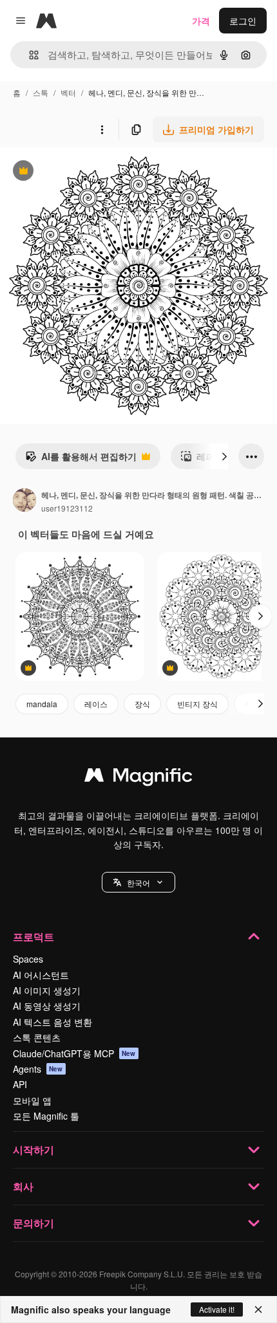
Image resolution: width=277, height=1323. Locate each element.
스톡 (40, 92)
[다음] (224, 456)
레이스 (96, 703)
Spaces (28, 958)
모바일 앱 (32, 1100)
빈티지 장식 (197, 703)
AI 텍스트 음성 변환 (52, 1021)
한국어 (138, 882)
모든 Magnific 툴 (46, 1115)
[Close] (258, 1309)
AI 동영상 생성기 (47, 1005)
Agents (38, 1068)
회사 (23, 1186)
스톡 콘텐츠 (37, 1037)
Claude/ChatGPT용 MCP (74, 1053)
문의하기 (33, 1223)
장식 (142, 703)
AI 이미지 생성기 (47, 990)
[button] (138, 882)
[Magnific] (138, 778)
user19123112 (67, 508)
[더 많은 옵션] (102, 129)
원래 (74, 172)
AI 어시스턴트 (41, 974)
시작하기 (33, 1149)
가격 (201, 20)
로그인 (242, 20)
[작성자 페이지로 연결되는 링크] (24, 501)
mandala (41, 703)
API (20, 1084)
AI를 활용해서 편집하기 (81, 459)
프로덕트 (33, 936)
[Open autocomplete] (28, 55)
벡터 (68, 92)
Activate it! (216, 1309)
